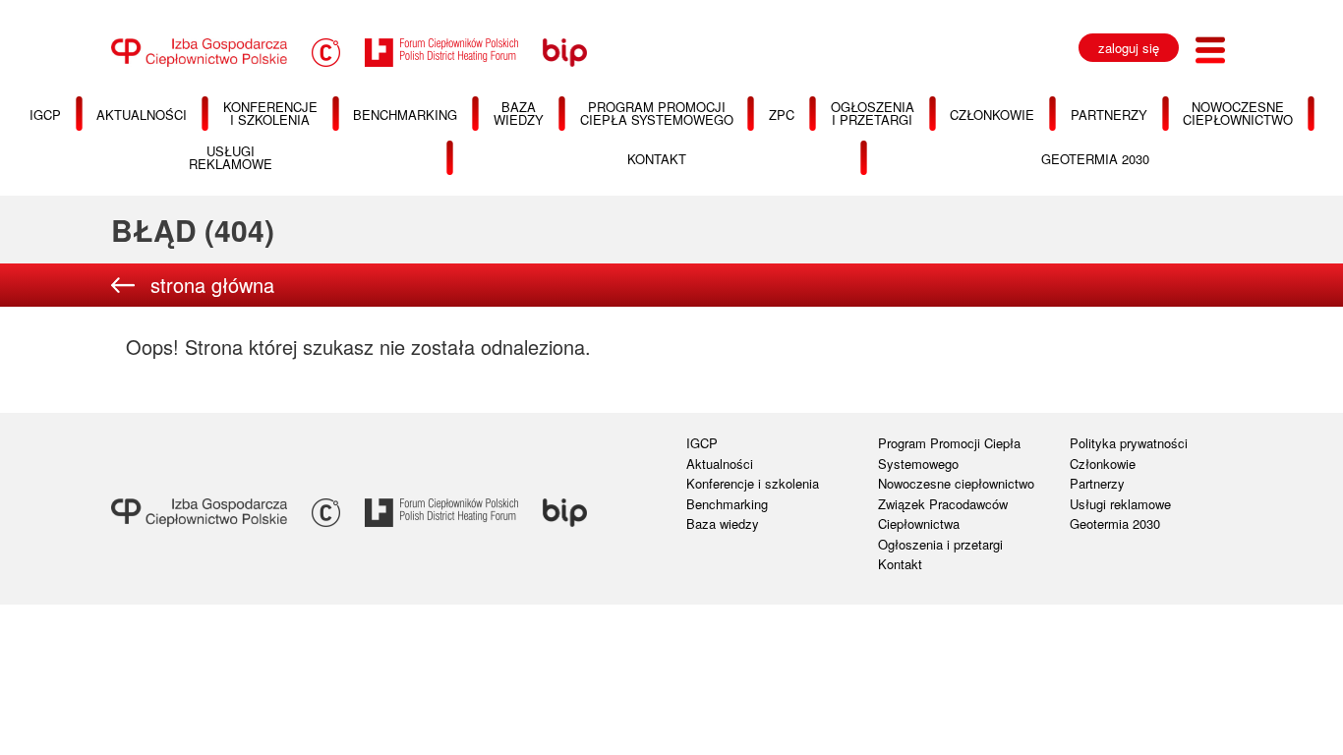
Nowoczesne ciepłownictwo (956, 483)
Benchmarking (405, 114)
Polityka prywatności (1129, 443)
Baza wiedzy (722, 523)
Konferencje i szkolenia (752, 483)
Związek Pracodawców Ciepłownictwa (943, 514)
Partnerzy (1109, 114)
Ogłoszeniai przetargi (872, 113)
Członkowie (992, 114)
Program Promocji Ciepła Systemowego (949, 453)
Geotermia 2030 (1095, 158)
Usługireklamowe (230, 157)
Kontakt (656, 158)
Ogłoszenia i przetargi (940, 544)
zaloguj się (1128, 47)
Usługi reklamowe (1120, 503)
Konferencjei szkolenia (270, 113)
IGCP (702, 443)
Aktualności (141, 114)
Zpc (781, 114)
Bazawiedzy (519, 113)
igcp (45, 114)
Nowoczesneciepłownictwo (1238, 113)
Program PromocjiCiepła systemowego (656, 113)
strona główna (212, 284)
